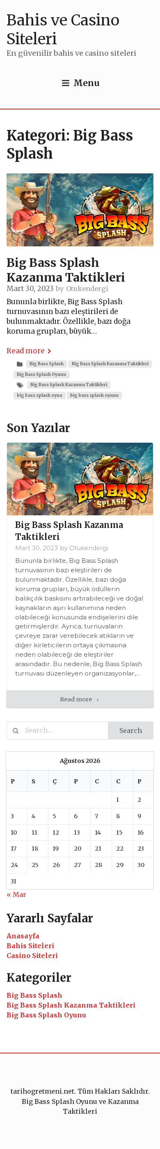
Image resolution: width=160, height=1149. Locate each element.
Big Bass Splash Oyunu (41, 374)
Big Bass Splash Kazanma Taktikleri (110, 363)
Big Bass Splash (47, 363)
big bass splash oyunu (94, 395)
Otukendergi (87, 288)
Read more (26, 350)
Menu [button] (86, 83)
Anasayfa (23, 936)
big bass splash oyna (39, 395)
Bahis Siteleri (30, 945)
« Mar (16, 894)
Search (130, 730)
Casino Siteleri (32, 955)
